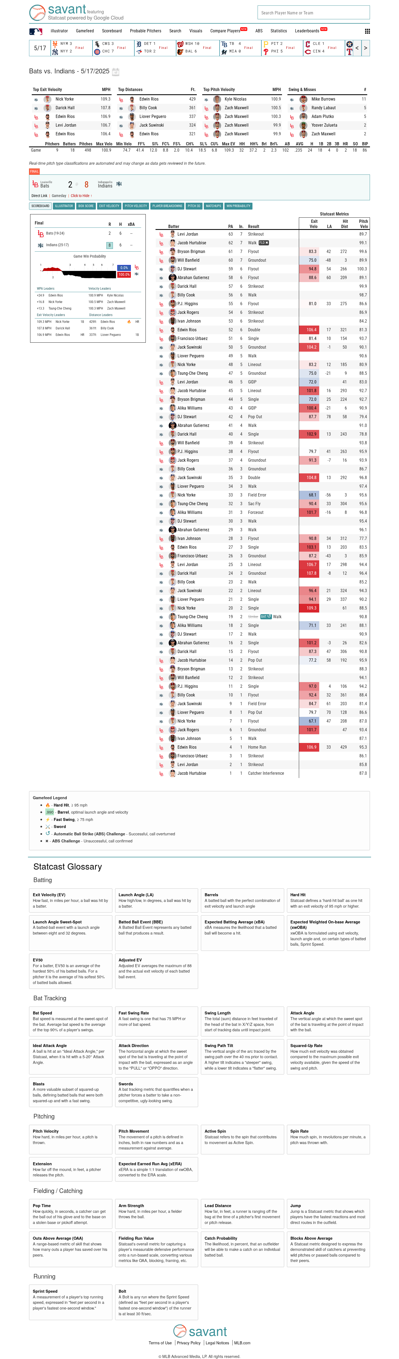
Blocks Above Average (311, 1238)
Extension (42, 1163)
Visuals (195, 30)
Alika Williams (190, 408)
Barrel (63, 812)
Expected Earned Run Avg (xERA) (150, 1163)
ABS (258, 30)
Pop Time (42, 1205)
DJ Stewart (187, 268)
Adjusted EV (130, 960)
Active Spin (215, 1131)
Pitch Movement (134, 1131)
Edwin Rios (65, 116)
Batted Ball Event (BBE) (141, 921)
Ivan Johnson (189, 321)
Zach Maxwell (237, 107)
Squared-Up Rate (306, 1045)
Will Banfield (188, 260)
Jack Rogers (188, 312)
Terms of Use (161, 1342)
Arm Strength (131, 1205)
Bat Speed (42, 1013)
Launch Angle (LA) (136, 894)
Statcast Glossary (67, 866)
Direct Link (39, 195)
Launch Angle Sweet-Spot (57, 921)
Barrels (211, 894)
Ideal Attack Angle (50, 1045)
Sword (60, 826)
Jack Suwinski (152, 125)
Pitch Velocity (46, 1131)
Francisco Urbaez (193, 338)
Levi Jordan (66, 125)
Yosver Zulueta (324, 125)
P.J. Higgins (188, 303)
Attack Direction (134, 1045)
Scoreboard (112, 30)
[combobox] (314, 12)
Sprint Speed (45, 1291)
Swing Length (218, 1013)
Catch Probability (221, 1238)
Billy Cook (148, 107)
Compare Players (225, 30)
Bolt (122, 1291)
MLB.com (242, 1342)
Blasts (39, 1083)
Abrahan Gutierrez (193, 277)
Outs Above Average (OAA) (58, 1238)
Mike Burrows (323, 99)
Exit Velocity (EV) (49, 894)
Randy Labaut (324, 107)
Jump (295, 1205)
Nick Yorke (65, 99)
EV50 (38, 960)
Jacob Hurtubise (192, 242)
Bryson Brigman (191, 251)
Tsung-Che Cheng (193, 373)
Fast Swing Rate (134, 1013)
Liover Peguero (153, 116)
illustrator (59, 30)
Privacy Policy (189, 1342)
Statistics (279, 30)
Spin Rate (299, 1131)
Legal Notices (218, 1342)
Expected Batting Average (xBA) (235, 921)
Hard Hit (61, 805)
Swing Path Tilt (219, 1045)
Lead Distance (218, 1205)
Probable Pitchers (145, 30)
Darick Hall (65, 107)
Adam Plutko (323, 116)
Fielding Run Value (136, 1238)
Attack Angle (302, 1013)
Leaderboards (311, 30)
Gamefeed (85, 30)
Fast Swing (64, 819)
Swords (126, 1083)
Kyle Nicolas (235, 99)
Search (175, 30)
